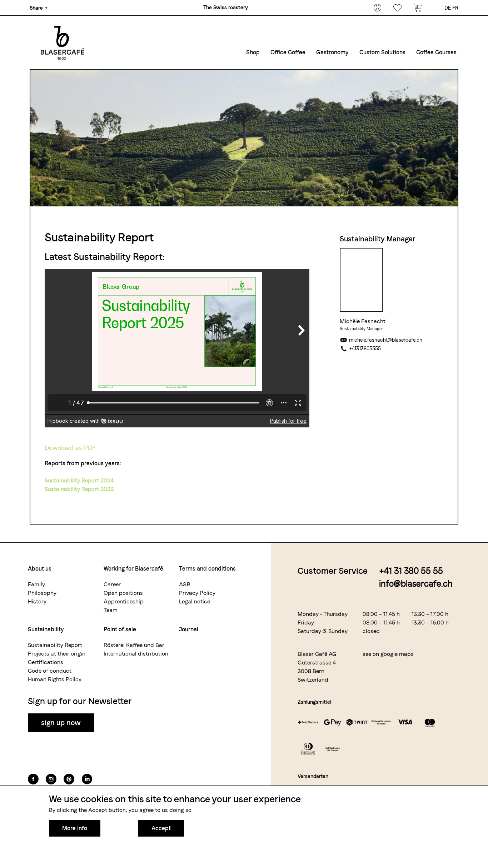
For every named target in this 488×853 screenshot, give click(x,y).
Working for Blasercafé (133, 568)
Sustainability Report (55, 645)
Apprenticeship (124, 601)
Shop (253, 52)
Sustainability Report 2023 (79, 489)
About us (39, 568)
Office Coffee (287, 52)
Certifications (45, 662)
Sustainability (46, 629)
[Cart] (417, 8)
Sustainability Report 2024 (79, 480)
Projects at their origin (56, 653)
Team (111, 610)
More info (74, 828)
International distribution (136, 653)
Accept (161, 828)
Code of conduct (49, 670)
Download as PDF (70, 447)
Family (36, 584)
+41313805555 (365, 348)
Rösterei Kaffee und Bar (134, 645)
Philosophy (42, 592)
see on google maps (388, 654)
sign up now (61, 722)
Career (112, 584)
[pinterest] (69, 779)
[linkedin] (86, 779)
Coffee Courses (436, 52)
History (37, 601)
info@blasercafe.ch (416, 583)
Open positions (123, 592)
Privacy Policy (197, 592)
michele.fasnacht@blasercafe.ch (385, 340)
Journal (188, 629)
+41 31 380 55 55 (411, 571)
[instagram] (51, 779)
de (447, 8)
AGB (184, 584)
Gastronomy (332, 52)
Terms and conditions (207, 568)
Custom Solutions (382, 52)
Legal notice (194, 601)
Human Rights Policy (54, 679)
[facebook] (33, 779)
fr (455, 8)
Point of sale (120, 629)
